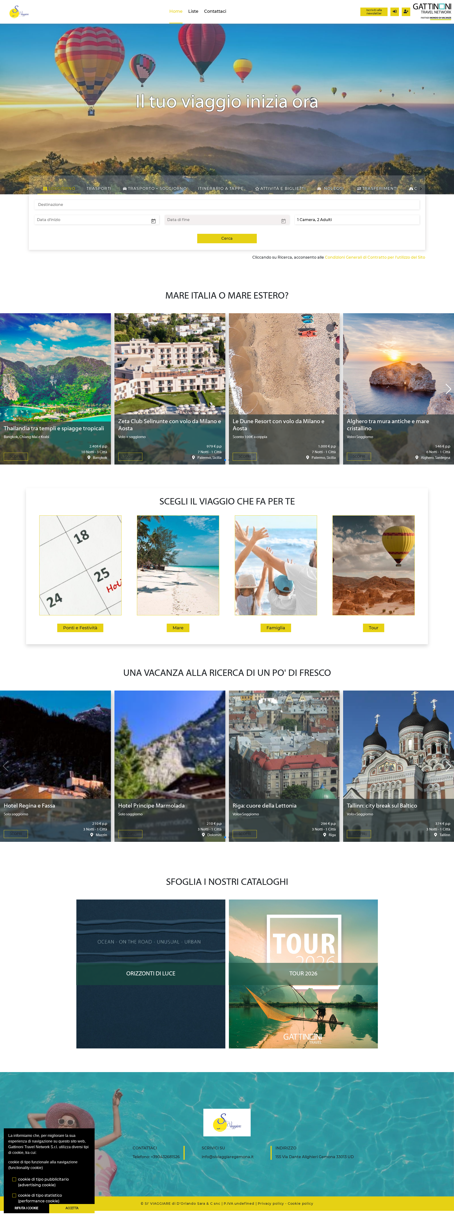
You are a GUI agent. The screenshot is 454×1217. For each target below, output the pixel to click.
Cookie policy (300, 1203)
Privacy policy (271, 1203)
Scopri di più (151, 904)
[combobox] (227, 204)
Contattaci (215, 11)
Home (176, 11)
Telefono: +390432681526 (156, 1157)
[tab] (59, 188)
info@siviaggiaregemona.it (228, 1157)
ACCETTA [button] (72, 1208)
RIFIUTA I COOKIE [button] (26, 1208)
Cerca (227, 238)
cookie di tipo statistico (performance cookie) (40, 1198)
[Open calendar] (153, 220)
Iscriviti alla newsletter (374, 11)
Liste (193, 11)
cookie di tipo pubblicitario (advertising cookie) (43, 1182)
